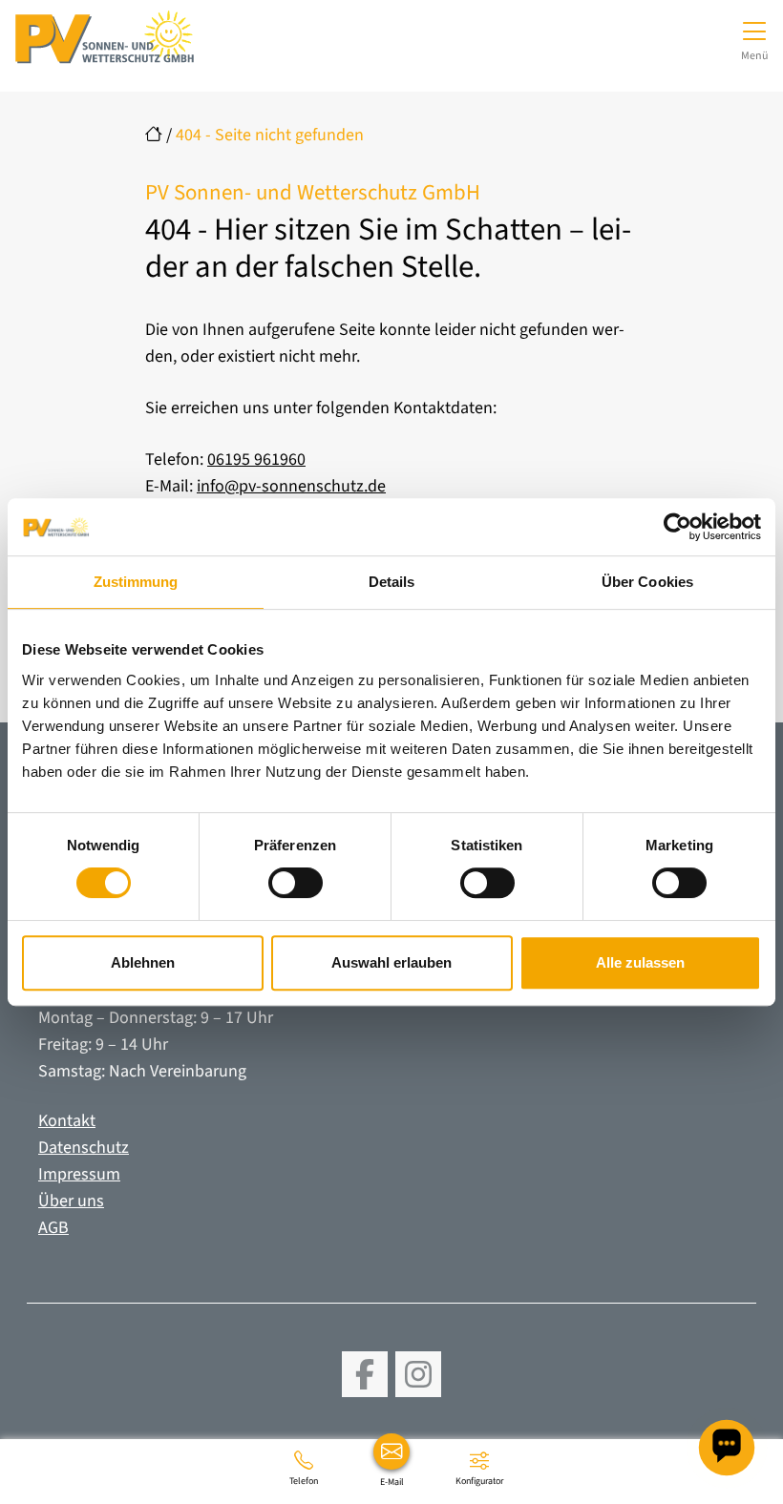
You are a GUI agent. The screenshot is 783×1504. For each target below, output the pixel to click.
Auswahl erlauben (391, 962)
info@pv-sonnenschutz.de (291, 486)
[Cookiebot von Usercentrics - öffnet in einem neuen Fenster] (677, 526)
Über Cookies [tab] (647, 582)
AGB (53, 1228)
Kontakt (66, 1121)
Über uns (71, 1201)
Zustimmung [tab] (136, 582)
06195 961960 (256, 459)
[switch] (295, 882)
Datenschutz (83, 1147)
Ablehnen (143, 962)
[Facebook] (365, 1374)
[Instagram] (418, 1374)
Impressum (79, 1174)
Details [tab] (392, 582)
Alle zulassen (640, 962)
